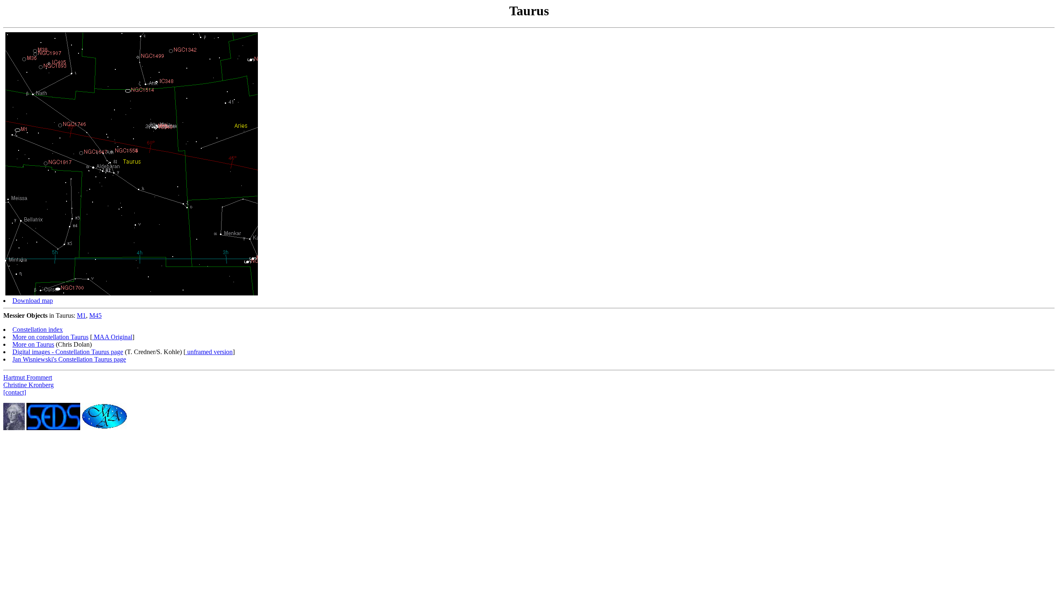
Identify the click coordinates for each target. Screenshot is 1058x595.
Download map (32, 300)
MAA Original (112, 336)
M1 (81, 315)
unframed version (209, 351)
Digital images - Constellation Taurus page (67, 351)
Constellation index (37, 329)
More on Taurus (33, 344)
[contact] (14, 392)
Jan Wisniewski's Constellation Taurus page (69, 359)
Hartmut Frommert (27, 377)
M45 (95, 315)
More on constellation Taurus (50, 336)
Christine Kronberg (28, 384)
